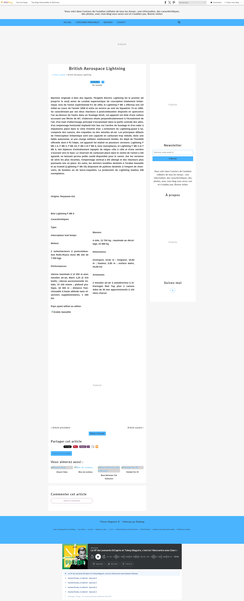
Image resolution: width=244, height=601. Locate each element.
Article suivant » (135, 428)
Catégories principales (87, 22)
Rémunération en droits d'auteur (127, 529)
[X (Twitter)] (169, 2)
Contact (121, 22)
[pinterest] (173, 2)
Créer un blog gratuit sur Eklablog (64, 529)
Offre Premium (145, 529)
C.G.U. (111, 529)
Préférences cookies (183, 529)
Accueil (67, 22)
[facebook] (165, 2)
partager (114, 564)
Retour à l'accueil (97, 434)
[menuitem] (67, 22)
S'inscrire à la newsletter (61, 453)
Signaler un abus (101, 529)
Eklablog (140, 522)
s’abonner (99, 564)
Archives (107, 22)
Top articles (81, 529)
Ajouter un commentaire (72, 501)
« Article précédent (60, 428)
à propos (128, 564)
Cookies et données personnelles (163, 529)
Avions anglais (60, 75)
